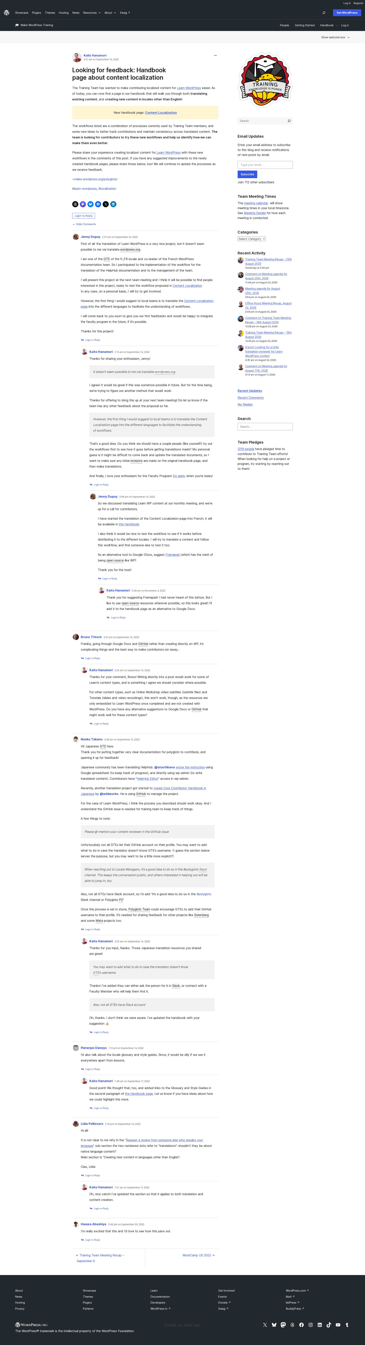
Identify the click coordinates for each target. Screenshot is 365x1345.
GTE (107, 259)
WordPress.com (297, 1290)
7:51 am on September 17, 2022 (132, 1187)
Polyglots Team (139, 909)
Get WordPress (347, 12)
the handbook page (139, 1094)
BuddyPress (295, 1308)
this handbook (129, 524)
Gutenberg (201, 915)
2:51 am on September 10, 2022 (101, 59)
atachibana (164, 767)
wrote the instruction (190, 767)
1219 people (246, 449)
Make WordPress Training (37, 25)
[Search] (289, 121)
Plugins (87, 1302)
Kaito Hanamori (95, 55)
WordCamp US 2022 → (198, 1255)
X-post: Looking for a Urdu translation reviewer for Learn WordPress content (263, 351)
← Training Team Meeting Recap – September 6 (100, 1258)
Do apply (179, 476)
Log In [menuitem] (347, 3)
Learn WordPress (189, 88)
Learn (154, 1290)
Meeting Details (255, 213)
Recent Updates (250, 391)
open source (115, 560)
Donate (224, 1302)
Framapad (173, 555)
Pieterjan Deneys (94, 1048)
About (19, 1290)
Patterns (88, 1308)
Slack (203, 869)
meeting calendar (256, 203)
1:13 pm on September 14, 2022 (126, 1048)
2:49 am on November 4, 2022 (148, 590)
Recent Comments (251, 397)
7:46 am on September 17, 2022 (132, 1081)
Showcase (89, 1290)
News (18, 1296)
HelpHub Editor (147, 778)
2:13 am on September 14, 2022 (132, 352)
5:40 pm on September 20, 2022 (126, 1224)
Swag (223, 1308)
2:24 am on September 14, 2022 (132, 670)
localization (107, 189)
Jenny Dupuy (90, 237)
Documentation (160, 1296)
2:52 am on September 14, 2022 (132, 941)
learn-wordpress (84, 189)
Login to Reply (84, 216)
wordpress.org (130, 249)
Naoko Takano (91, 739)
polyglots (204, 894)
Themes (88, 1296)
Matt (290, 1296)
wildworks (109, 794)
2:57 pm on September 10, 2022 (120, 237)
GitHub (143, 644)
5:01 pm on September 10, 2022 (121, 637)
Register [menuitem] (358, 3)
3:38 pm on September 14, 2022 (137, 496)
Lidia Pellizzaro (92, 1124)
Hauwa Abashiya (93, 1224)
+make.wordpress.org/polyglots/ (95, 179)
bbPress (293, 1302)
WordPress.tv (161, 1308)
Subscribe (247, 174)
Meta (99, 921)
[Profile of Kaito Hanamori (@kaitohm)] (77, 58)
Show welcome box (333, 37)
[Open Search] (324, 12)
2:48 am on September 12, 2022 (122, 739)
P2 (121, 900)
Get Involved (226, 1290)
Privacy (20, 1308)
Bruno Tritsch (91, 637)
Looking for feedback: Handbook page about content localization (119, 73)
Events (222, 1296)
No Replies (245, 404)
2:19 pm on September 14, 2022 (122, 1124)
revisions (136, 461)
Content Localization (187, 285)
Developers (158, 1302)
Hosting (20, 1302)
